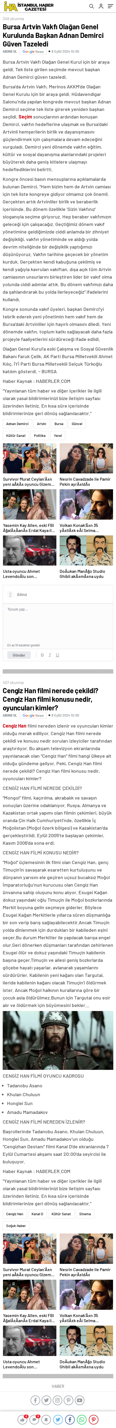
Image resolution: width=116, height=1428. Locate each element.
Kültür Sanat (16, 435)
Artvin (41, 424)
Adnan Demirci (17, 424)
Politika (40, 435)
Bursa (58, 424)
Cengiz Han (14, 1214)
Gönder (19, 655)
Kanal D (37, 1214)
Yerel (58, 435)
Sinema (85, 1214)
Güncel (77, 424)
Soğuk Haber (16, 1226)
